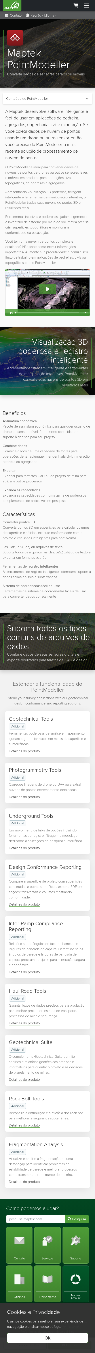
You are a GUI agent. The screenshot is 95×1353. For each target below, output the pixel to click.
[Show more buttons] (85, 312)
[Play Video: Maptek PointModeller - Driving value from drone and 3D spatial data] (47, 289)
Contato (15, 15)
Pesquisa (78, 1219)
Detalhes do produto (24, 751)
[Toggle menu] (86, 5)
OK (48, 1338)
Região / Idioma (42, 15)
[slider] (47, 312)
